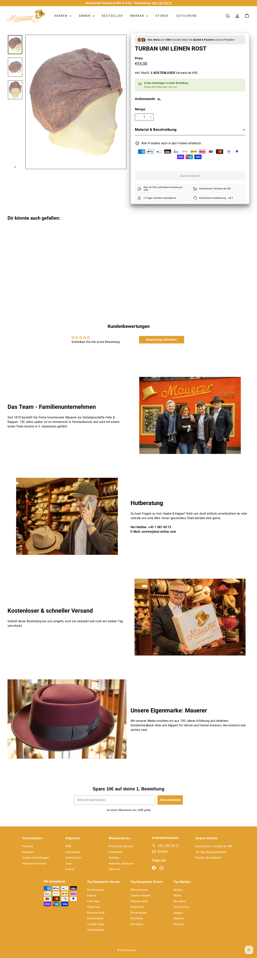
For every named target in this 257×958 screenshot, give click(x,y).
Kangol (178, 912)
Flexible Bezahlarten (208, 857)
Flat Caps (93, 901)
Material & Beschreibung (156, 129)
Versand (27, 846)
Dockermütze (95, 889)
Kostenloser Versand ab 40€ (213, 846)
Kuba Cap (93, 907)
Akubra (178, 889)
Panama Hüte (96, 912)
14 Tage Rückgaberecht (210, 852)
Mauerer (179, 918)
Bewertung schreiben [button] (161, 339)
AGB (68, 846)
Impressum (72, 852)
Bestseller (112, 15)
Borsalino (180, 901)
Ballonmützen (139, 889)
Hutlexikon (115, 852)
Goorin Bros (181, 907)
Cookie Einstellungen (35, 857)
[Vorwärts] (15, 166)
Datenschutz (73, 857)
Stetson (179, 924)
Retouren (28, 852)
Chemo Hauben (140, 895)
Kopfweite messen (121, 846)
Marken (137, 15)
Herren (62, 15)
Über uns (114, 869)
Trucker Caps (95, 924)
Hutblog (114, 857)
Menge (140, 109)
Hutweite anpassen (121, 863)
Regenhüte (137, 907)
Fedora (91, 895)
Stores (162, 15)
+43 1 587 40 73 (162, 3)
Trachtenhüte (95, 930)
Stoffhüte (136, 918)
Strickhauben (95, 918)
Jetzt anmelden (170, 799)
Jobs (68, 863)
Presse (70, 869)
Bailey (177, 895)
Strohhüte (136, 924)
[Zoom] (76, 102)
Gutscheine (186, 15)
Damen (85, 15)
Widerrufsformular (34, 863)
